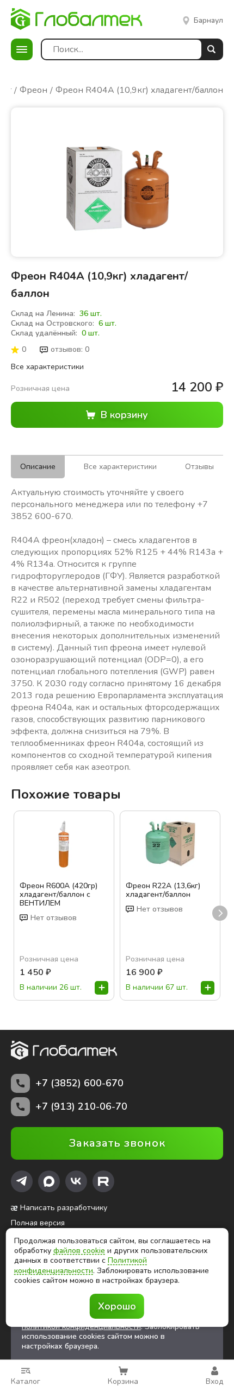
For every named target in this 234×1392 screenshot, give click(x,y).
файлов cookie (79, 1250)
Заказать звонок (117, 1143)
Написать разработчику (63, 1208)
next (220, 913)
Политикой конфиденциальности (80, 1265)
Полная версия (38, 1223)
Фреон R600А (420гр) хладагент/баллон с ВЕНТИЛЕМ (58, 895)
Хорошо (117, 1306)
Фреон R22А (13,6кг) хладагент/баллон (163, 890)
